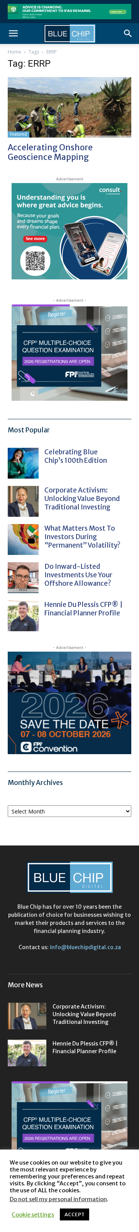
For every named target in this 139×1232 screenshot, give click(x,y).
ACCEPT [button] (74, 1214)
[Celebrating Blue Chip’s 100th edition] (23, 463)
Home (14, 52)
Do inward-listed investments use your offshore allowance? (78, 575)
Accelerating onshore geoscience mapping (50, 152)
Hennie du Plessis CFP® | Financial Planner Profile (83, 608)
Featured (18, 134)
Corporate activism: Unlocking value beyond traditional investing (82, 498)
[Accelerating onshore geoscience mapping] (69, 107)
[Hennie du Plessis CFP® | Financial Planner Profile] (23, 615)
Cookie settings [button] (33, 1214)
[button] (13, 33)
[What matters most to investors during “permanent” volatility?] (23, 539)
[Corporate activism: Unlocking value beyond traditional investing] (23, 501)
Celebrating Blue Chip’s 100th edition (75, 456)
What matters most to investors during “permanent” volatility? (83, 537)
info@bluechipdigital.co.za (85, 947)
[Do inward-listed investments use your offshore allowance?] (23, 577)
